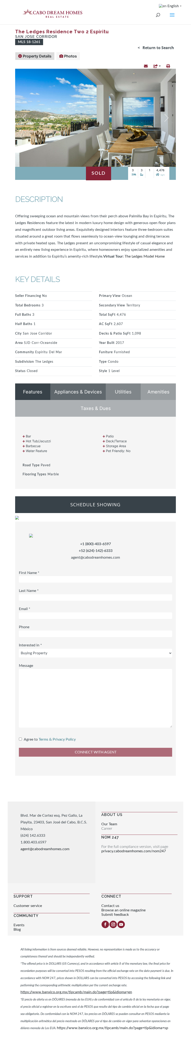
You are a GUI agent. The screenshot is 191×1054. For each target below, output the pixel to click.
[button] (146, 66)
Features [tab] (32, 392)
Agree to (31, 739)
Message (26, 666)
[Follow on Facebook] (105, 924)
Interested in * (30, 645)
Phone (24, 627)
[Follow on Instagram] (113, 924)
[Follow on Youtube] (121, 924)
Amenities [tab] (158, 392)
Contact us (110, 906)
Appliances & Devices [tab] (78, 392)
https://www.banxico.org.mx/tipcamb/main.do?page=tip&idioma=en (76, 992)
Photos (70, 56)
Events (19, 925)
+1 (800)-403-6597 (95, 544)
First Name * (29, 573)
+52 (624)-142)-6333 (96, 551)
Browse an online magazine (123, 910)
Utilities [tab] (123, 392)
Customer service (28, 906)
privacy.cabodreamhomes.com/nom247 (133, 851)
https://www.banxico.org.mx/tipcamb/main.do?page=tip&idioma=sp (112, 1028)
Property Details (36, 56)
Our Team (109, 824)
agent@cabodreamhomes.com (95, 557)
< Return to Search (156, 47)
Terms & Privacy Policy (57, 739)
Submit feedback (115, 914)
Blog (17, 929)
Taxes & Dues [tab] (96, 408)
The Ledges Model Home (144, 256)
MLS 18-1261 (29, 42)
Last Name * (29, 591)
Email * (24, 609)
